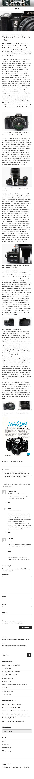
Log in (4, 741)
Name (4, 596)
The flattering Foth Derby (9, 718)
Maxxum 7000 (19, 473)
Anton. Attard (12, 491)
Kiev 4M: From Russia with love (11, 671)
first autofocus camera (13, 472)
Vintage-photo (15, 2)
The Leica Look (6, 694)
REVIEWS (7, 469)
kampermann (21, 35)
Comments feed (7, 747)
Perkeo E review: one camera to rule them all (14, 684)
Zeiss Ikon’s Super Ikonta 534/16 (11, 665)
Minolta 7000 (21, 475)
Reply (9, 502)
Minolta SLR (9, 477)
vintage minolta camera (21, 477)
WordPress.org (6, 751)
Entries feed (5, 744)
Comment (5, 574)
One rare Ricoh (6, 681)
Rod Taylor (11, 538)
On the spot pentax (7, 691)
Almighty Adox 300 (7, 678)
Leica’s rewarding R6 (17, 704)
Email (4, 604)
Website (4, 613)
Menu (17, 8)
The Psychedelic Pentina (18, 721)
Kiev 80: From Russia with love (19, 711)
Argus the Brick (6, 668)
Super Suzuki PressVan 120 (10, 675)
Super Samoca (6, 688)
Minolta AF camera (19, 476)
